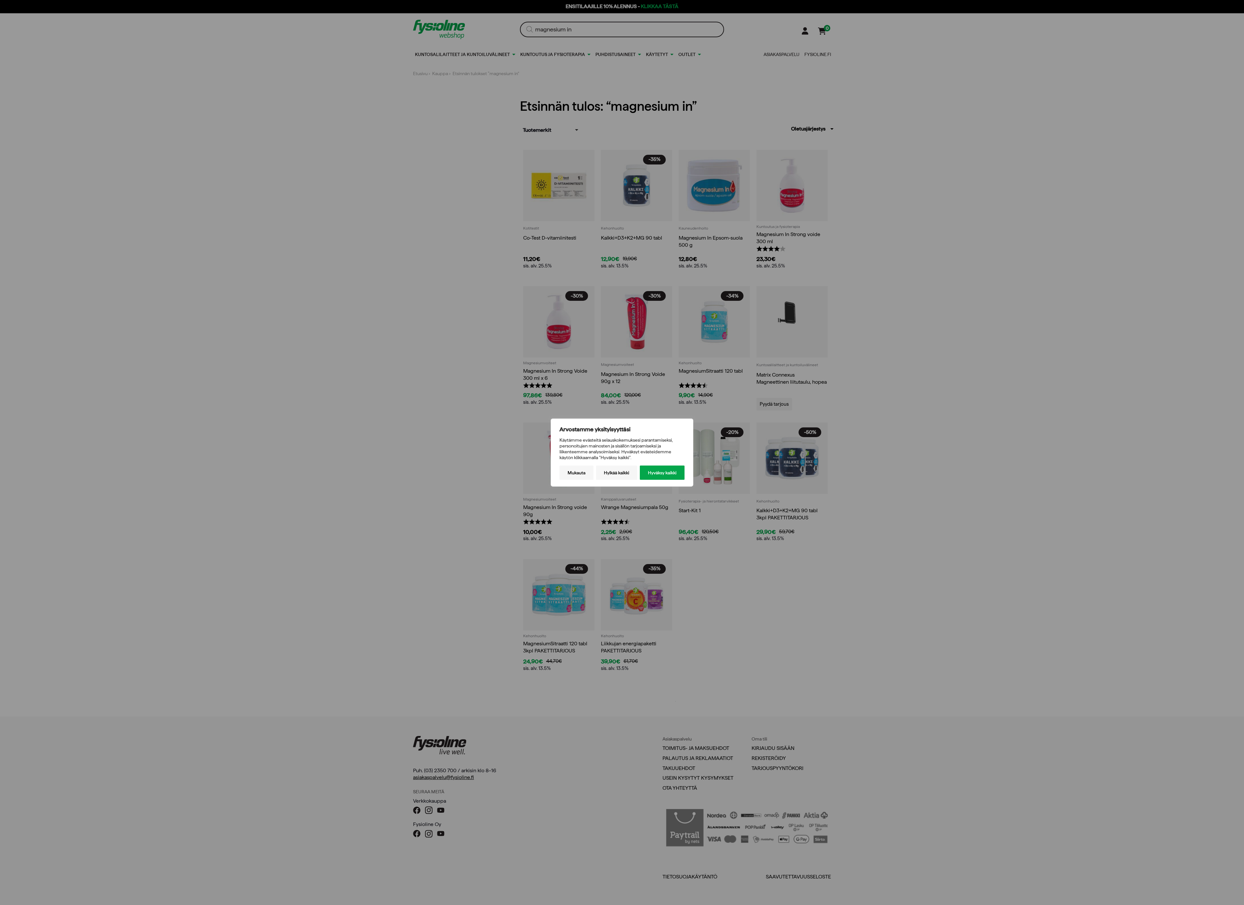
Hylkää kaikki (616, 472)
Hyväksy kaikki (662, 472)
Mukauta (576, 472)
